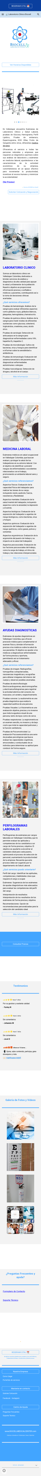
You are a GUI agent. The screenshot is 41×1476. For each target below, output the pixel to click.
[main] (20, 158)
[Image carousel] (20, 103)
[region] (20, 5)
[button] (2, 14)
